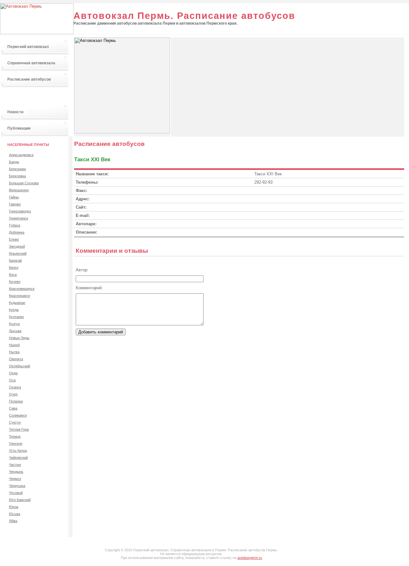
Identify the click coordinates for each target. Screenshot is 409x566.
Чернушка (17, 486)
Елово (14, 239)
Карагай (15, 260)
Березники (17, 169)
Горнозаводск (20, 211)
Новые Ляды (19, 338)
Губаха (14, 225)
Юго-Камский (20, 500)
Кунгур (14, 324)
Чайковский (18, 457)
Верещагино (19, 190)
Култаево (16, 317)
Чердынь (16, 472)
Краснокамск (19, 296)
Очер (13, 394)
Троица (14, 436)
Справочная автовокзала (31, 63)
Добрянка (16, 232)
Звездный (17, 246)
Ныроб (14, 345)
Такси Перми (19, 95)
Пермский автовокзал (28, 46)
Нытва (14, 352)
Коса (13, 274)
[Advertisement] (224, 82)
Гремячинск (18, 218)
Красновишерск (22, 289)
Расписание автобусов (29, 79)
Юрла (13, 507)
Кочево (14, 281)
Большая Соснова (24, 183)
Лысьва (15, 331)
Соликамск (18, 415)
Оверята (16, 359)
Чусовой (16, 493)
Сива (13, 408)
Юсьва (14, 514)
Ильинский (18, 253)
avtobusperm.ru (249, 558)
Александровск (21, 155)
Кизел (13, 267)
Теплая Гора (19, 429)
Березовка (17, 176)
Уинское (15, 443)
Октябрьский (19, 366)
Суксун (15, 422)
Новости (15, 112)
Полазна (16, 401)
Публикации (18, 128)
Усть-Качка (18, 450)
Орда (13, 373)
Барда (14, 162)
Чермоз (15, 479)
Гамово (15, 204)
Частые (15, 464)
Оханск (15, 387)
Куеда (14, 310)
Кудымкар (17, 303)
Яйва (13, 521)
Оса (12, 380)
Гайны (14, 197)
